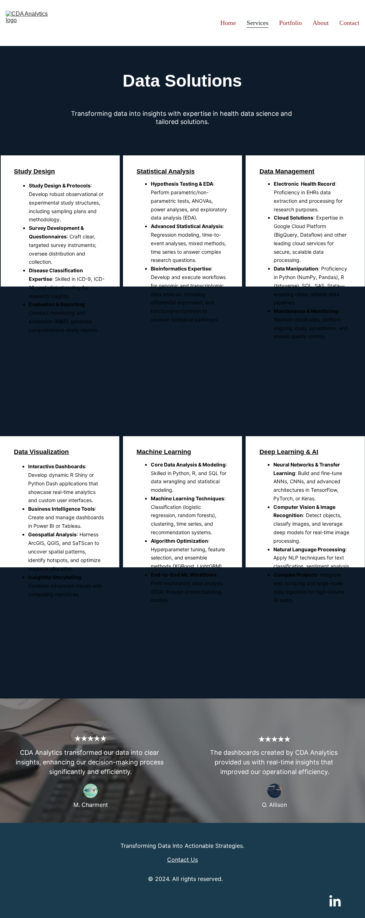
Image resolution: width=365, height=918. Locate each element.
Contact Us (182, 859)
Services (257, 22)
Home (228, 22)
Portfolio (290, 22)
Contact (349, 22)
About (321, 22)
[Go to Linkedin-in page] (335, 901)
